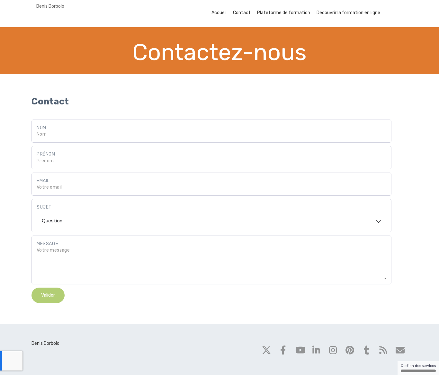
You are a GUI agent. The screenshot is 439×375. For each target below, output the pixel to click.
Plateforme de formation (283, 12)
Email (43, 180)
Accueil (219, 12)
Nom (41, 127)
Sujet (44, 207)
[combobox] (211, 218)
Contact (242, 12)
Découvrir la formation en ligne (348, 12)
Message (47, 243)
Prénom (46, 154)
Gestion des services (418, 366)
